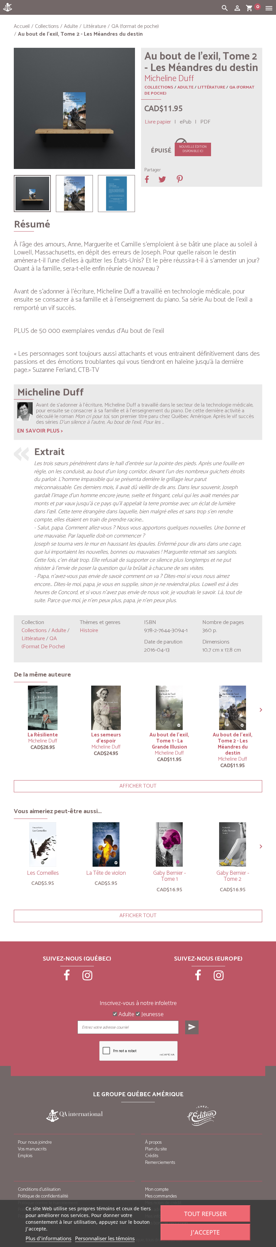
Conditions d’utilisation (39, 1189)
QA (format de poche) (43, 642)
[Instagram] (87, 978)
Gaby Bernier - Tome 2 (232, 876)
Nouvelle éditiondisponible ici (193, 149)
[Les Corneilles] (43, 844)
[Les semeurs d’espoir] (106, 708)
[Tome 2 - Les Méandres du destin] (74, 193)
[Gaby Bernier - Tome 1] (169, 844)
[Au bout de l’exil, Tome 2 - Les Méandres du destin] (116, 193)
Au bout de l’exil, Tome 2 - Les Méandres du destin (232, 744)
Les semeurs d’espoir (106, 738)
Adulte (185, 87)
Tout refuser (205, 1214)
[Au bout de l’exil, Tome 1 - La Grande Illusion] (169, 708)
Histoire (89, 630)
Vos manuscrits (32, 1149)
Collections (158, 87)
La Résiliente (43, 735)
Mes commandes (161, 1196)
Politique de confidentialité (43, 1196)
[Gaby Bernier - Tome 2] (232, 844)
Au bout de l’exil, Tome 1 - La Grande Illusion (169, 741)
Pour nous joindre (35, 1142)
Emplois (25, 1156)
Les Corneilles (43, 873)
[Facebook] (67, 978)
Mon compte (157, 1189)
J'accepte (205, 1232)
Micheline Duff (42, 741)
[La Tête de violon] (106, 844)
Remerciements (160, 1163)
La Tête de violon (106, 873)
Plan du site (156, 1149)
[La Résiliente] (43, 708)
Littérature (211, 87)
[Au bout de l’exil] (32, 193)
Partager (152, 170)
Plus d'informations (48, 1238)
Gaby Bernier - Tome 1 (169, 876)
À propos (153, 1142)
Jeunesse (152, 1014)
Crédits (151, 1156)
